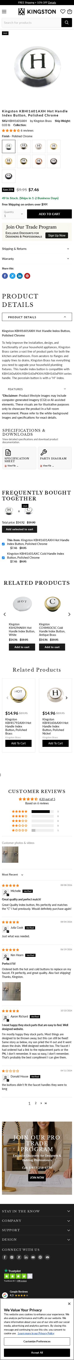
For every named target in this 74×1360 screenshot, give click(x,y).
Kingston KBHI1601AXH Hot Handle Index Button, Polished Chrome (38, 542)
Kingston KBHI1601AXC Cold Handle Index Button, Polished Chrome (35, 555)
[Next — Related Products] (66, 697)
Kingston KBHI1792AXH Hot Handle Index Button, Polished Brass (18, 726)
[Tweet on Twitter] (12, 276)
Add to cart (21, 647)
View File (13, 466)
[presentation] (4, 614)
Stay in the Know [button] (21, 1211)
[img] (10, 885)
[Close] (69, 1303)
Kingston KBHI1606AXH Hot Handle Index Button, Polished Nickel (55, 726)
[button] (11, 130)
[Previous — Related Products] (7, 697)
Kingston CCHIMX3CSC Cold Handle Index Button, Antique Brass (52, 630)
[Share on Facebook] (5, 276)
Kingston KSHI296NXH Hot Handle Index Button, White (22, 630)
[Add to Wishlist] (69, 34)
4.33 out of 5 (47, 799)
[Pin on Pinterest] (27, 276)
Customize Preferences (37, 1341)
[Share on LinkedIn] (20, 276)
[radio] (8, 146)
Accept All (37, 1352)
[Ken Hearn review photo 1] (11, 991)
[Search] (66, 22)
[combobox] (31, 22)
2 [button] (36, 1103)
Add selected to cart (19, 529)
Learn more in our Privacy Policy (35, 1333)
